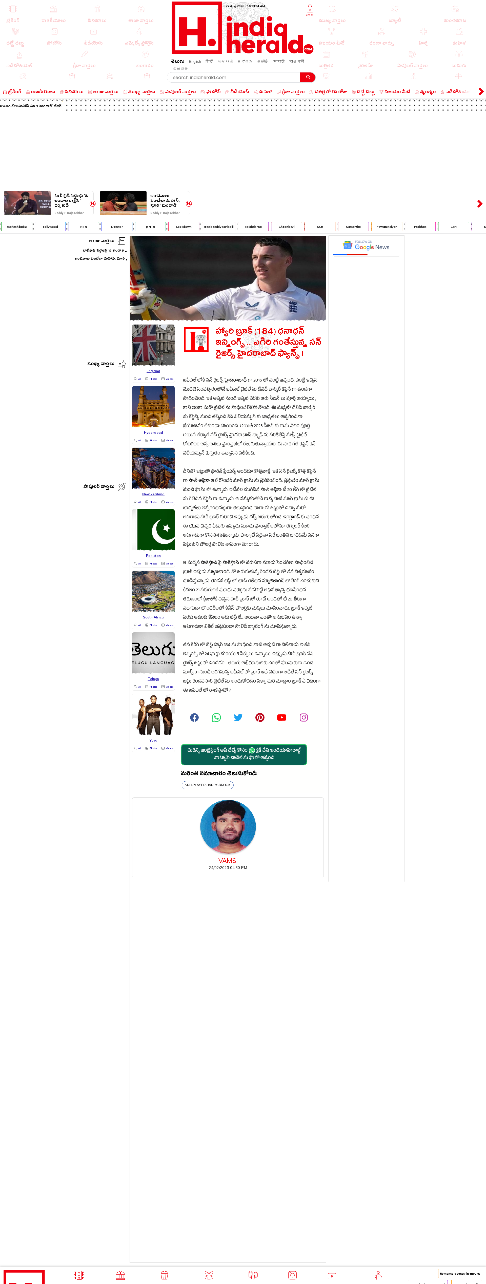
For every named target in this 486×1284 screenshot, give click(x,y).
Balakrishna (241, 227)
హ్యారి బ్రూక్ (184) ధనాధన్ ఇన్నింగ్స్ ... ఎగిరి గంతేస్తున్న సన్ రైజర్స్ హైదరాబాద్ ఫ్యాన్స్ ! (268, 344)
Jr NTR (138, 227)
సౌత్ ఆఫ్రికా (199, 481)
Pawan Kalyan (375, 227)
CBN (442, 227)
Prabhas (408, 227)
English (195, 61)
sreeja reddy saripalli (207, 227)
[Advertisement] (243, 151)
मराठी (279, 61)
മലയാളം (180, 68)
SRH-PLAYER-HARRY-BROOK (208, 785)
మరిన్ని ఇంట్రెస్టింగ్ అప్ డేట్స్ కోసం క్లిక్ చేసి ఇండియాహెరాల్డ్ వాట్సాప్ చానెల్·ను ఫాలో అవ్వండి (244, 755)
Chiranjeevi (275, 227)
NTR (72, 227)
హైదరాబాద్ (236, 380)
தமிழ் (263, 61)
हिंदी (209, 61)
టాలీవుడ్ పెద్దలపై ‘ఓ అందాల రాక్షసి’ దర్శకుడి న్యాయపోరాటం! (71, 200)
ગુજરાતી (225, 61)
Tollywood (38, 227)
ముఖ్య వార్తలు (100, 364)
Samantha (341, 227)
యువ (194, 526)
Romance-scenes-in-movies (460, 1273)
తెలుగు (177, 62)
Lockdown (172, 227)
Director (105, 227)
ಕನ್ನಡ (245, 61)
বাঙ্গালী (296, 61)
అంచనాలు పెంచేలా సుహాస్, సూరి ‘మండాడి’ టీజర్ (165, 200)
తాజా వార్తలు (101, 241)
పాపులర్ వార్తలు (98, 487)
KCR (308, 227)
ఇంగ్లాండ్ (291, 517)
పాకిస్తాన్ (209, 563)
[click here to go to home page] (242, 52)
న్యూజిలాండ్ (218, 572)
